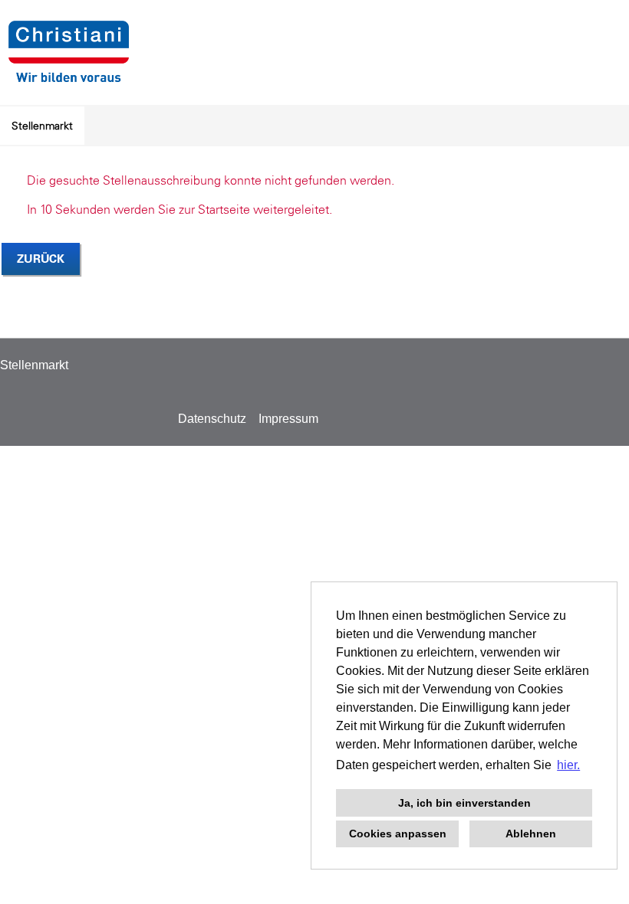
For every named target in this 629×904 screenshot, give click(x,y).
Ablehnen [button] (531, 833)
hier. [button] (568, 764)
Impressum (288, 418)
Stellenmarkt (42, 126)
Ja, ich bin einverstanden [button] (464, 803)
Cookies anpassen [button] (397, 833)
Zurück (40, 258)
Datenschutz (212, 418)
